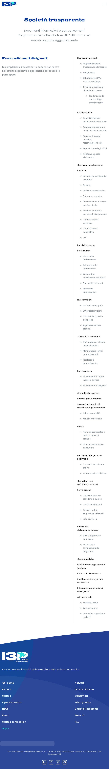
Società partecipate (93, 305)
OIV (84, 237)
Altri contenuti (84, 597)
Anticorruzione (90, 608)
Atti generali (89, 72)
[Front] (12, 4)
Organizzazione (85, 112)
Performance (84, 250)
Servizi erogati (84, 490)
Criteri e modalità (91, 413)
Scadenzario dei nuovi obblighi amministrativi (96, 99)
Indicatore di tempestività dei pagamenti (91, 548)
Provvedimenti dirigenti (94, 385)
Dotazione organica (92, 196)
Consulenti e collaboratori (90, 165)
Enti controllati (84, 299)
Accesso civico (90, 602)
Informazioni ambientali (89, 573)
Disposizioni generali (87, 58)
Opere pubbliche (85, 559)
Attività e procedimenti (88, 336)
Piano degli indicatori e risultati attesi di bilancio (94, 435)
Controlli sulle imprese (88, 393)
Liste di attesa (90, 519)
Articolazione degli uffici (95, 148)
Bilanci (80, 426)
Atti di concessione (92, 418)
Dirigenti (87, 185)
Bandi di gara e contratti (89, 398)
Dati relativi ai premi (93, 283)
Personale (82, 170)
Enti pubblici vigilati (92, 310)
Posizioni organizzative (94, 190)
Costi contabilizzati (92, 504)
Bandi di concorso (86, 245)
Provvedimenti (84, 371)
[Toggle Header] (104, 4)
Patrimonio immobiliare (94, 473)
